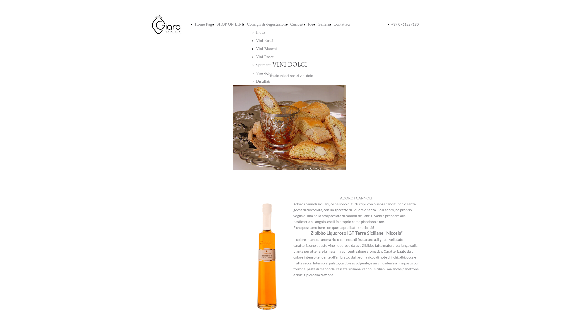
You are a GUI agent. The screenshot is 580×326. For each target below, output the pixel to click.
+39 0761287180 (405, 24)
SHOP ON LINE (230, 24)
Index (260, 32)
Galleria (324, 24)
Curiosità (297, 24)
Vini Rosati (265, 57)
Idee (311, 24)
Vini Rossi (264, 40)
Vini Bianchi (266, 48)
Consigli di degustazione (267, 24)
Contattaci (342, 24)
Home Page (204, 24)
